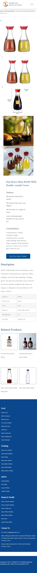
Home (1, 11)
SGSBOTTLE (16, 562)
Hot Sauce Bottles (9, 11)
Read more (5, 362)
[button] (1, 20)
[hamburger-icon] (32, 4)
